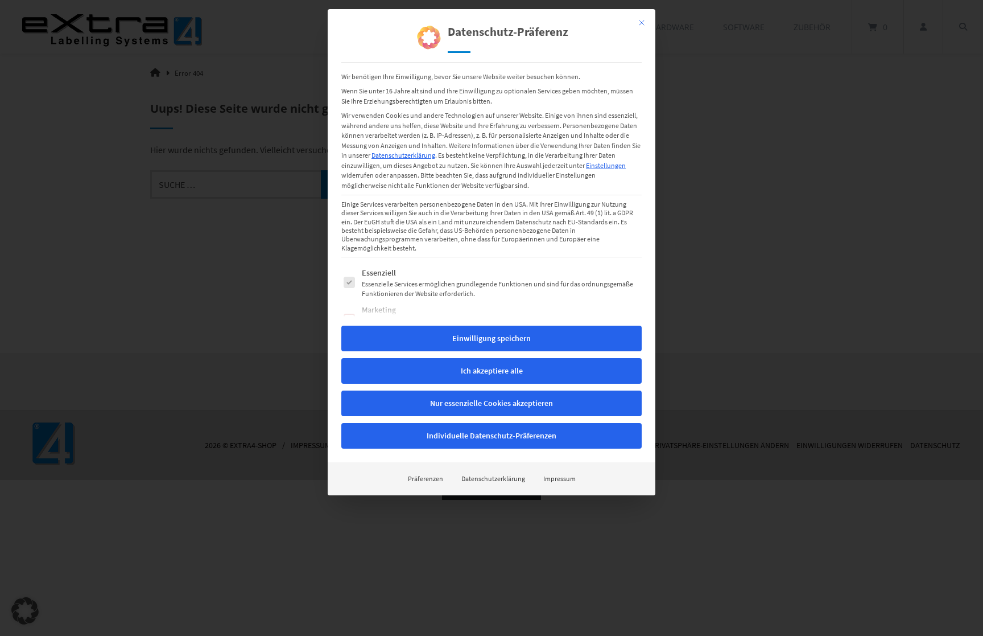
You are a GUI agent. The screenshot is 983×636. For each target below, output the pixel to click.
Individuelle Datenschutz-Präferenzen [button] (491, 435)
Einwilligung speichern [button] (491, 338)
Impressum (559, 478)
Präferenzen (425, 478)
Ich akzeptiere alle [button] (492, 371)
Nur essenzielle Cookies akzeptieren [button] (491, 403)
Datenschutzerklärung (403, 155)
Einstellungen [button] (606, 165)
